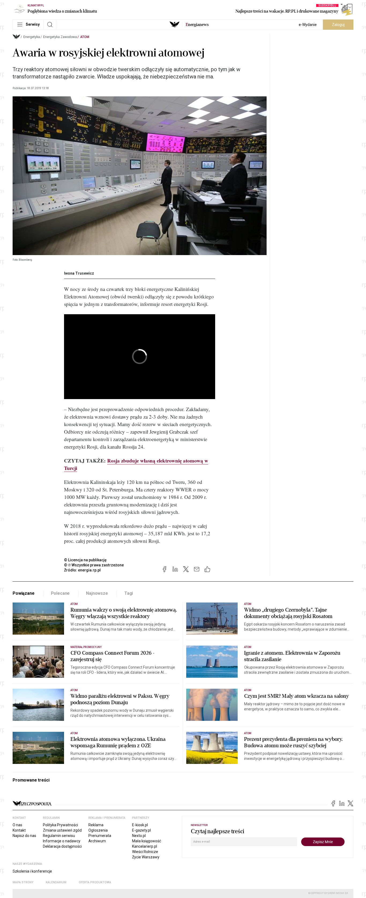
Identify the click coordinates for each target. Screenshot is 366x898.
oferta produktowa (95, 882)
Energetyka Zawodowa (60, 37)
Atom (84, 37)
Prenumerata (99, 835)
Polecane (60, 593)
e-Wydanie (308, 24)
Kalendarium (56, 882)
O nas (17, 825)
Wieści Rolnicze (145, 852)
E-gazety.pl (141, 830)
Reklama (95, 825)
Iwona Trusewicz (79, 273)
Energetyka (31, 37)
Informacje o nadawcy (61, 841)
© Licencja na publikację (85, 560)
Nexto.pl (139, 835)
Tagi (128, 593)
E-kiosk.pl (140, 825)
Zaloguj (338, 24)
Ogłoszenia (98, 830)
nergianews (197, 24)
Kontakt (19, 830)
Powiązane (24, 593)
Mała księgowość (146, 841)
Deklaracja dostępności (62, 846)
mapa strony (23, 882)
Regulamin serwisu (59, 835)
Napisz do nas (24, 835)
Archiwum (97, 841)
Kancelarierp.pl (144, 846)
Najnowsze (97, 593)
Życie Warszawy (145, 857)
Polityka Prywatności (60, 825)
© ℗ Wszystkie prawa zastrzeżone (94, 565)
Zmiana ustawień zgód (62, 830)
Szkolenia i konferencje (32, 871)
